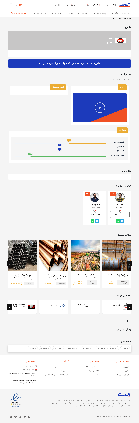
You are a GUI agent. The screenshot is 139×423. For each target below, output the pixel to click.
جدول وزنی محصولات (123, 367)
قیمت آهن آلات (127, 18)
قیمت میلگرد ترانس (87, 348)
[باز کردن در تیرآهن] (112, 13)
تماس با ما (64, 371)
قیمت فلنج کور (113, 348)
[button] (99, 107)
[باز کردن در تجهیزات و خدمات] (34, 13)
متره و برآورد (126, 371)
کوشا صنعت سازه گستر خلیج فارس (19, 305)
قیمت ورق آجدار (32, 348)
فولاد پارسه (115, 305)
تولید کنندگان (94, 374)
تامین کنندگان (117, 18)
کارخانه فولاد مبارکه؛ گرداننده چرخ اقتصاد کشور (86, 276)
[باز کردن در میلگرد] (123, 13)
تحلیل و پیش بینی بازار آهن (17, 13)
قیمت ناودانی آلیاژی (73, 348)
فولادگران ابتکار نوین (82, 305)
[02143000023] (16, 5)
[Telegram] (15, 417)
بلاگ (54, 367)
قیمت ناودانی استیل (58, 348)
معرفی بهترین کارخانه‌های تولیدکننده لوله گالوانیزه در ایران (24, 277)
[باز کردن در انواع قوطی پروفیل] (94, 13)
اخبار (54, 371)
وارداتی (54, 305)
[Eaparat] (11, 417)
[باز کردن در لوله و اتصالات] (52, 13)
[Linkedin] (29, 417)
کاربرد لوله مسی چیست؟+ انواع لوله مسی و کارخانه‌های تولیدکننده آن (54, 277)
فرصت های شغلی (50, 374)
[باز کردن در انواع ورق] (67, 13)
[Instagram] (20, 417)
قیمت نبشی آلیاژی (44, 348)
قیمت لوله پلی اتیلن (101, 348)
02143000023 (23, 5)
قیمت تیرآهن (125, 348)
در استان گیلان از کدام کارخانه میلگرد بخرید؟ (118, 276)
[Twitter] (25, 417)
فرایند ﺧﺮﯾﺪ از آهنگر (93, 371)
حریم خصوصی (63, 374)
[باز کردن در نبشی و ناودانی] (78, 13)
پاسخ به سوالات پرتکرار (92, 367)
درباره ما (65, 367)
